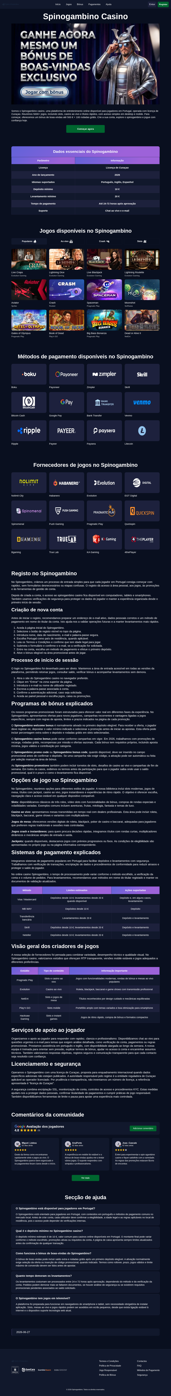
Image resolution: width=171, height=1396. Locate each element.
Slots (139, 241)
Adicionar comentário (143, 1128)
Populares (27, 241)
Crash (102, 241)
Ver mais (85, 1178)
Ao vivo (65, 241)
